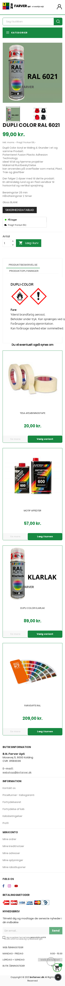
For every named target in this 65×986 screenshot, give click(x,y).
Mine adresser (11, 853)
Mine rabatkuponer (14, 867)
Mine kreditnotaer (13, 846)
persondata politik (38, 937)
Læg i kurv (28, 243)
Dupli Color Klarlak (32, 608)
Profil (5, 823)
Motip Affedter (32, 510)
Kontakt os (9, 788)
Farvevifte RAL (32, 705)
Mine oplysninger (13, 860)
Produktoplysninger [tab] (23, 271)
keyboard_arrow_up (58, 977)
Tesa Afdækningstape (32, 413)
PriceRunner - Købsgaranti (18, 795)
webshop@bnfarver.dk (17, 772)
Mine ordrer (9, 839)
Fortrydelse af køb (13, 809)
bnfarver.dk (37, 977)
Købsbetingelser (12, 816)
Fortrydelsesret (12, 802)
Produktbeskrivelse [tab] (23, 264)
